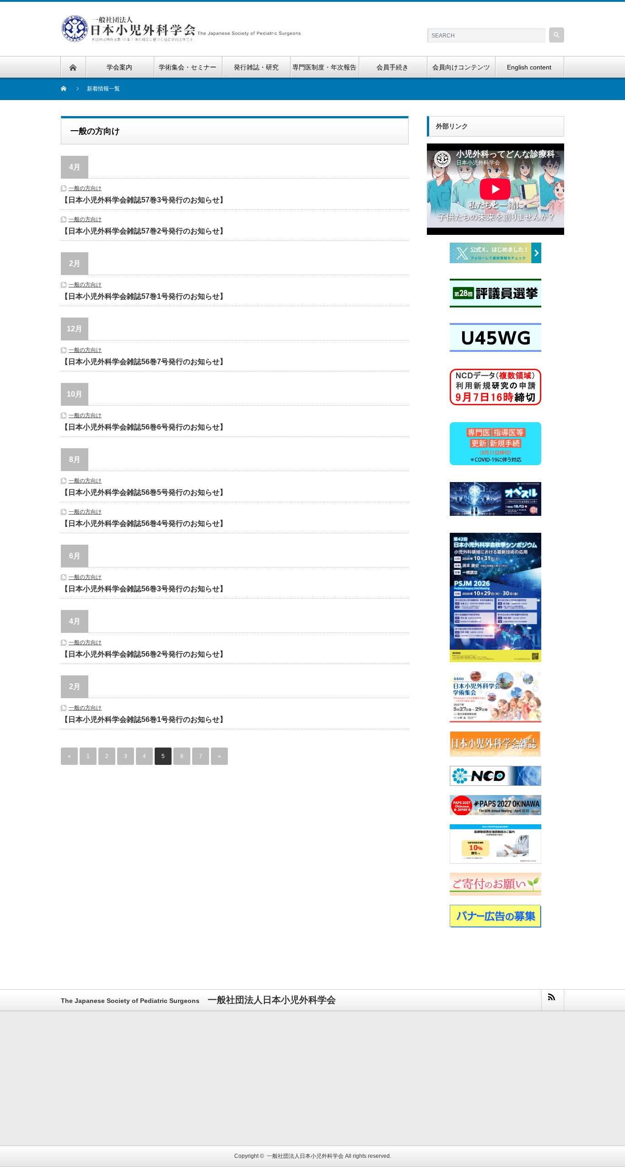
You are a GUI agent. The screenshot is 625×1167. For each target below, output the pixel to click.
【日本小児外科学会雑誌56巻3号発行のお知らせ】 (144, 589)
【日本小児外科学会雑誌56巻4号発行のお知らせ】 (144, 523)
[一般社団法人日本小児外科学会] (181, 20)
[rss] (552, 1000)
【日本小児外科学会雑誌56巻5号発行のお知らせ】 (144, 492)
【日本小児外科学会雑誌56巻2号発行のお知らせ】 (144, 654)
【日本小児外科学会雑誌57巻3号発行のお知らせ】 (144, 200)
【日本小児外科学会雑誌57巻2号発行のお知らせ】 (144, 231)
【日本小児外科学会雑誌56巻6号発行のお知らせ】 (144, 427)
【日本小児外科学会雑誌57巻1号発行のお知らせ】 (144, 296)
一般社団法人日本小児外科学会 (305, 1156)
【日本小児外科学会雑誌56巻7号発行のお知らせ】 (144, 362)
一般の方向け (85, 188)
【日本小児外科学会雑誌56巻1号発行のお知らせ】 (144, 719)
